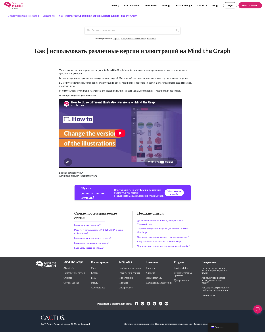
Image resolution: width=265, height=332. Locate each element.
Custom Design (183, 5)
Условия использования (205, 323)
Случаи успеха (71, 282)
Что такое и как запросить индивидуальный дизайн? (163, 246)
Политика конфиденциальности (139, 323)
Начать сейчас (250, 5)
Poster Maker (132, 5)
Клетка (94, 272)
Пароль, (116, 37)
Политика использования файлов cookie (173, 323)
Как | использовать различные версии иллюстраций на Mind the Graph (98, 15)
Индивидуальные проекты (183, 273)
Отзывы (67, 277)
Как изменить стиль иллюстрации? (91, 242)
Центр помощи (182, 280)
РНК (93, 277)
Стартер (150, 267)
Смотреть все (98, 287)
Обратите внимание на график (23, 15)
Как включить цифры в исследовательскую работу (213, 280)
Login (230, 5)
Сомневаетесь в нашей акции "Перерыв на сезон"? (163, 236)
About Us (202, 5)
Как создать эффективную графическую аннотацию (215, 288)
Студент (150, 272)
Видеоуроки (49, 15)
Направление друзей (74, 272)
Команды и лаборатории (159, 282)
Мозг (93, 267)
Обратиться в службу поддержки (174, 193)
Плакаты (123, 282)
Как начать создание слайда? (89, 247)
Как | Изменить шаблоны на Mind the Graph (159, 241)
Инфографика (126, 277)
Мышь (94, 282)
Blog (215, 5)
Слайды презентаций (130, 267)
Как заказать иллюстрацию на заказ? (92, 238)
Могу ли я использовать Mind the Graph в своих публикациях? (98, 231)
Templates (151, 5)
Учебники (151, 37)
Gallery (115, 5)
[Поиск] (177, 30)
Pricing (166, 5)
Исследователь (154, 277)
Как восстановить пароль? (87, 224)
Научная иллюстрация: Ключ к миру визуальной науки (214, 270)
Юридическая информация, (133, 37)
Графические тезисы (129, 272)
